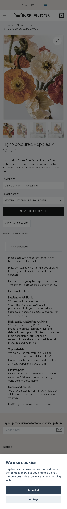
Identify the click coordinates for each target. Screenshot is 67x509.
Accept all (33, 490)
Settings (33, 499)
